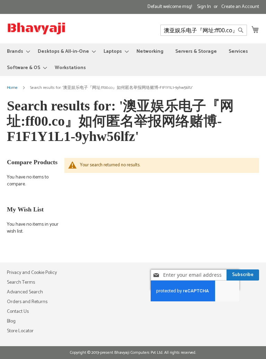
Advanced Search (25, 292)
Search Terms (21, 282)
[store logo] (36, 28)
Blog (11, 321)
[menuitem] (16, 51)
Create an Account (240, 6)
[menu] (133, 59)
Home (13, 87)
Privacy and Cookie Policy (32, 273)
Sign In (204, 6)
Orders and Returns (27, 302)
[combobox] (203, 30)
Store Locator (20, 331)
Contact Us (18, 312)
